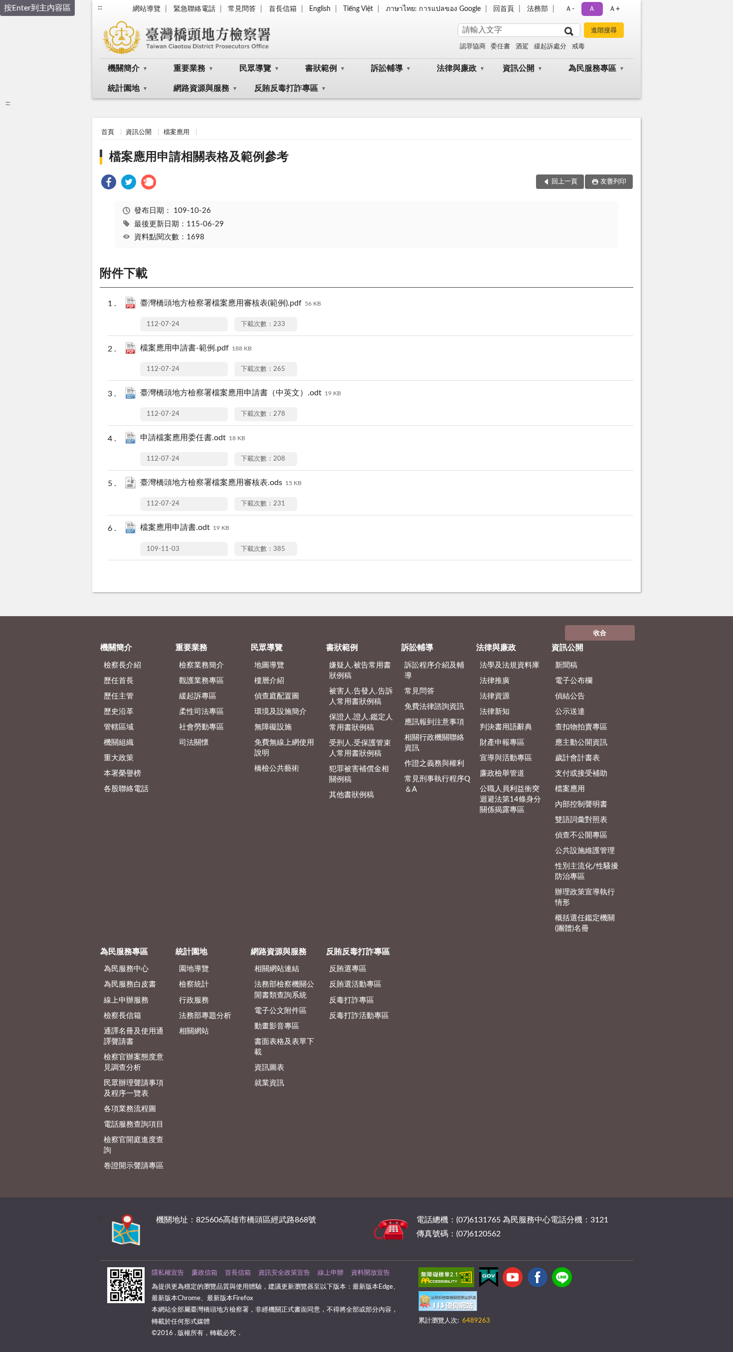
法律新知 (495, 711)
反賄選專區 (347, 969)
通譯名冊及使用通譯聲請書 (134, 1036)
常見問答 (242, 8)
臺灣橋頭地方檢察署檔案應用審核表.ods (221, 483)
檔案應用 (176, 132)
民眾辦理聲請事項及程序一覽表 (134, 1088)
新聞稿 (566, 665)
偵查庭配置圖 (276, 696)
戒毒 (578, 46)
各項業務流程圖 (130, 1109)
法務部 (537, 8)
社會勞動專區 (201, 727)
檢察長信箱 (122, 1015)
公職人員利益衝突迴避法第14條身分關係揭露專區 (510, 799)
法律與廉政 (457, 68)
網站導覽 (147, 8)
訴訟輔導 (387, 68)
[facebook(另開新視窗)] (538, 1279)
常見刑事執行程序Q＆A (437, 784)
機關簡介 (124, 68)
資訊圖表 (269, 1067)
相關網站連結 (276, 969)
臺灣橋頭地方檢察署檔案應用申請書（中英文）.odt (240, 393)
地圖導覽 (269, 665)
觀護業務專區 (201, 680)
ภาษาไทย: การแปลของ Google (433, 8)
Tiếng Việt (358, 8)
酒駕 (522, 46)
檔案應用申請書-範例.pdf (196, 348)
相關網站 (194, 1031)
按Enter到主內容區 (37, 8)
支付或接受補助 (581, 773)
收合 (599, 633)
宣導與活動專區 (506, 758)
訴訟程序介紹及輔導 (434, 670)
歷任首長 (119, 680)
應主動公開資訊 (581, 742)
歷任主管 (119, 696)
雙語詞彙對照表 (581, 820)
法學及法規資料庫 (510, 665)
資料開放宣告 (370, 1273)
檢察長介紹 (122, 665)
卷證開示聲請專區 (134, 1166)
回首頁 (503, 8)
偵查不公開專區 (581, 835)
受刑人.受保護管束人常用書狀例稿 (360, 748)
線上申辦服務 (126, 1000)
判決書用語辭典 (506, 727)
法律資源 (495, 696)
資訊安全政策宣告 (284, 1273)
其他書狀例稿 (351, 795)
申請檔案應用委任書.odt (192, 438)
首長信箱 (283, 8)
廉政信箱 (204, 1273)
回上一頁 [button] (564, 181)
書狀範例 (321, 68)
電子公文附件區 (280, 1010)
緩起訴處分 (550, 46)
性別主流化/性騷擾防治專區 (586, 871)
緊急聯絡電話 (194, 8)
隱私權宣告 (168, 1273)
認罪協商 (473, 46)
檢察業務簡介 (201, 665)
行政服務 (194, 1000)
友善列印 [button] (613, 181)
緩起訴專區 (197, 696)
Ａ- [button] (569, 8)
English (320, 8)
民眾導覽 (255, 68)
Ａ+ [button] (614, 8)
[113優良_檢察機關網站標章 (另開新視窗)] (447, 1303)
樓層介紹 (269, 680)
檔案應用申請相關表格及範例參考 (199, 157)
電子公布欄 (573, 680)
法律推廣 (495, 680)
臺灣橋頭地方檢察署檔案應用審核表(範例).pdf (230, 303)
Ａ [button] (591, 8)
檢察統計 (194, 984)
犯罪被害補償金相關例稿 (359, 774)
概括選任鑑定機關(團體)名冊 (585, 923)
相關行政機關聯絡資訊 (434, 743)
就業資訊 (269, 1083)
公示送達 (570, 711)
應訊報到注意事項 (434, 722)
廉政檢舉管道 (502, 773)
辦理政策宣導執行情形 (585, 897)
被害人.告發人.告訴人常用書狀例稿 (361, 696)
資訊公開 (519, 68)
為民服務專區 (592, 68)
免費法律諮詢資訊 (434, 706)
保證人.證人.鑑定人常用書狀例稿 (361, 722)
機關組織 (119, 742)
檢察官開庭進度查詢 (134, 1145)
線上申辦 (331, 1273)
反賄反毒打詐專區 (286, 88)
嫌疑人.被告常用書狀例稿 (360, 670)
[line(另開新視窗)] (562, 1279)
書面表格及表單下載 (284, 1047)
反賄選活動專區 (355, 984)
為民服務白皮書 (130, 984)
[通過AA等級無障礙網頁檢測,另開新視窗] (446, 1279)
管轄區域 (119, 727)
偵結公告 (570, 696)
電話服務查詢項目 (134, 1124)
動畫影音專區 (276, 1026)
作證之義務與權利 (434, 763)
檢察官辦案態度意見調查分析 (134, 1062)
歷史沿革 (119, 711)
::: (100, 7)
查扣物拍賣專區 (581, 727)
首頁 (107, 132)
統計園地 (124, 88)
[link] (108, 183)
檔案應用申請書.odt (184, 527)
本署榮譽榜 (122, 773)
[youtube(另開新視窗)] (513, 1279)
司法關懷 (194, 742)
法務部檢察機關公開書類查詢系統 (284, 990)
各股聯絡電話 (126, 789)
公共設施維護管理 (585, 850)
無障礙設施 (273, 727)
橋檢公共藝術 (276, 768)
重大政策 (119, 758)
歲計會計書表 (577, 758)
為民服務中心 (126, 969)
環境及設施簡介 (280, 711)
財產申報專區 (502, 742)
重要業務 (189, 68)
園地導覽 (194, 969)
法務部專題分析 (205, 1015)
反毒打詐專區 (351, 1000)
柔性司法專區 (201, 711)
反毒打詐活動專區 (359, 1015)
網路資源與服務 (201, 88)
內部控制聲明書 (581, 804)
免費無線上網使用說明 (284, 748)
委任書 (500, 46)
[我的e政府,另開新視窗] (488, 1279)
